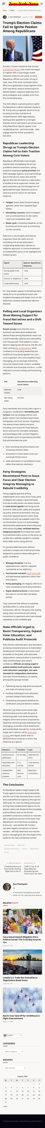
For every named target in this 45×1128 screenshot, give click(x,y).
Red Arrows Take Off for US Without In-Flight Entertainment (21, 1017)
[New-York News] (24, 4)
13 (22, 1091)
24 (6, 1098)
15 (34, 1091)
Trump (6, 852)
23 (39, 1095)
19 (17, 1095)
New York (21, 845)
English (9, 1035)
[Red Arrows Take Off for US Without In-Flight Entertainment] (22, 1000)
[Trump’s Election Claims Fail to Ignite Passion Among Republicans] (22, 48)
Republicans (34, 849)
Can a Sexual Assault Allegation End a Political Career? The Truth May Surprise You (22, 940)
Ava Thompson (15, 17)
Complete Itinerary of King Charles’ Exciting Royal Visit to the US (12, 868)
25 (11, 1098)
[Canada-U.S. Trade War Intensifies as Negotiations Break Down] (22, 962)
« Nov (5, 1106)
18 (11, 1095)
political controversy (11, 849)
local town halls (33, 573)
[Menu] (3, 3)
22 (34, 1095)
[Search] (41, 3)
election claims (9, 845)
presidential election (12, 69)
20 (22, 1095)
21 (28, 1095)
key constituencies (23, 348)
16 (39, 1091)
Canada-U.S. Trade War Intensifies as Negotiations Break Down (20, 979)
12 (17, 1091)
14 (28, 1091)
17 (6, 1095)
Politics (38, 17)
